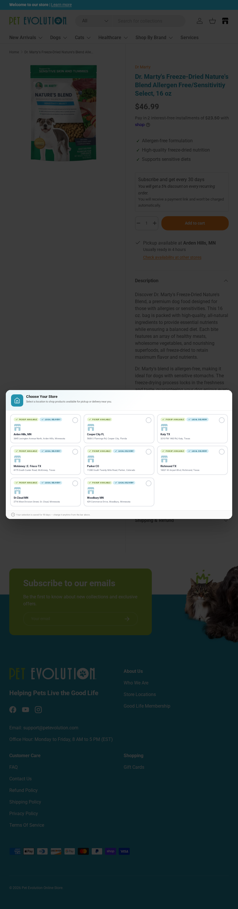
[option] (45, 428)
